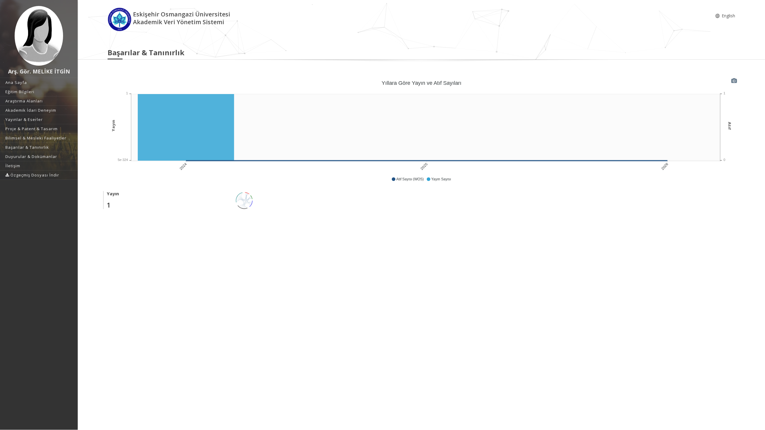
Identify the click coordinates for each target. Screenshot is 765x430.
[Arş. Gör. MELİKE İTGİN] (39, 36)
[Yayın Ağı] (244, 200)
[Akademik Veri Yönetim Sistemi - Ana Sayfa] (120, 19)
